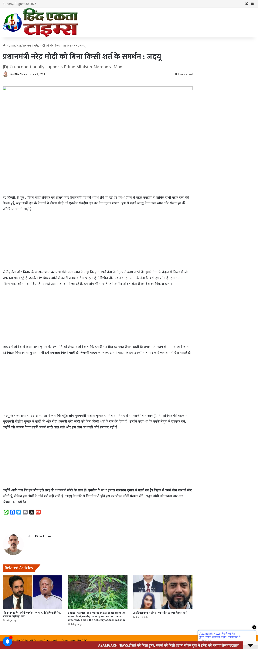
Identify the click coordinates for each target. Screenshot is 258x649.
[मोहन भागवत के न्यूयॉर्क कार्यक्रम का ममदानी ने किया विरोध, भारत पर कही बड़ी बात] (32, 592)
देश (19, 45)
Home (10, 45)
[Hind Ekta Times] (40, 22)
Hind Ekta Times (18, 74)
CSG (84, 641)
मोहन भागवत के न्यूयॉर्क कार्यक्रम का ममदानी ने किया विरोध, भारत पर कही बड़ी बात (32, 615)
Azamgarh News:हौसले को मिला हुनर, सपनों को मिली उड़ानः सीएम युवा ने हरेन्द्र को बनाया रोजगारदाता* (152, 645)
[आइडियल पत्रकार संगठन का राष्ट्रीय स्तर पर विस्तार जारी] (163, 592)
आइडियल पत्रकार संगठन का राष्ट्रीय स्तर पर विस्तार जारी (160, 613)
